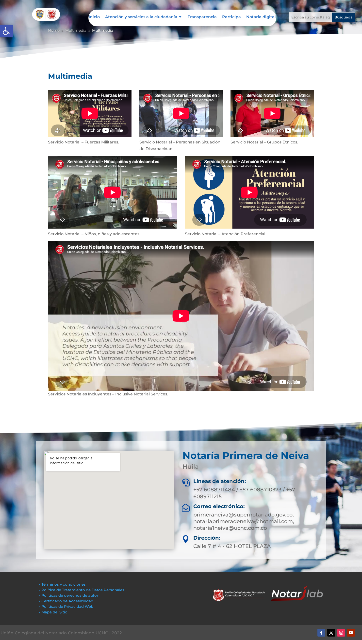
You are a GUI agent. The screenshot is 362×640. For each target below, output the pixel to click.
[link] (6, 31)
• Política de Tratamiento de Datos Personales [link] (81, 590)
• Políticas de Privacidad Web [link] (66, 606)
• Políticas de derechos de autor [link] (68, 595)
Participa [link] (231, 17)
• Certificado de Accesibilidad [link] (66, 601)
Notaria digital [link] (261, 17)
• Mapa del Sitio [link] (53, 612)
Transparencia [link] (202, 17)
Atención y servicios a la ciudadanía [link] (141, 17)
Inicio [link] (94, 17)
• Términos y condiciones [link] (62, 584)
